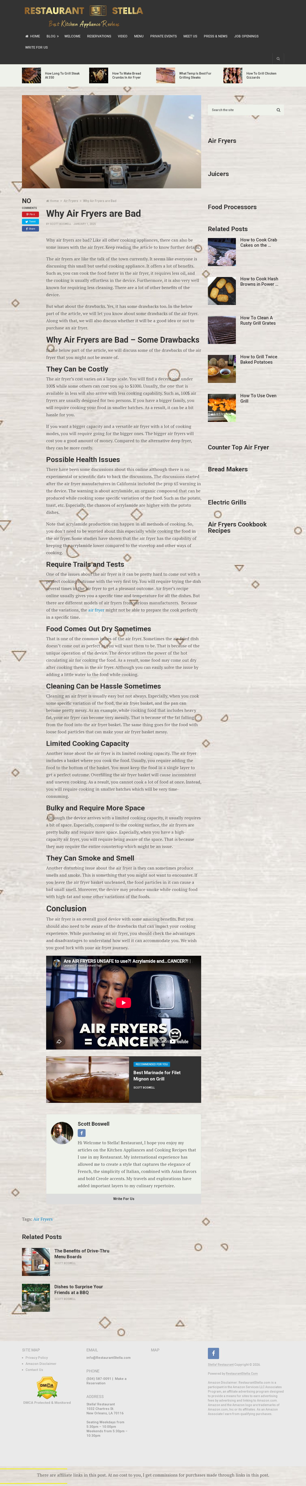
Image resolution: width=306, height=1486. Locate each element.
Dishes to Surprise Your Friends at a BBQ (78, 1289)
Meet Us (190, 36)
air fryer (96, 610)
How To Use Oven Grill (258, 398)
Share (32, 228)
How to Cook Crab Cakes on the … (258, 242)
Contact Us (34, 1370)
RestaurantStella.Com (242, 1373)
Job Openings (246, 36)
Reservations (99, 36)
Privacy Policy (37, 1358)
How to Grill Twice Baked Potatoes (258, 359)
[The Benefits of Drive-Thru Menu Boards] (36, 1262)
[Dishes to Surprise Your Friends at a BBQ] (36, 1298)
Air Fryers (43, 1219)
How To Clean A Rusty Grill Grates (258, 320)
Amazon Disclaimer (41, 1364)
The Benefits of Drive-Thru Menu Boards (81, 1253)
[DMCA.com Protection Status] (47, 1398)
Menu (139, 36)
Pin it (32, 214)
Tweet (32, 221)
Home (34, 36)
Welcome (72, 36)
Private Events (163, 36)
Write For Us (36, 47)
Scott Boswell (60, 223)
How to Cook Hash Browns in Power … (259, 281)
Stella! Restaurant (221, 1364)
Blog (51, 36)
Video (122, 36)
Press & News (215, 36)
